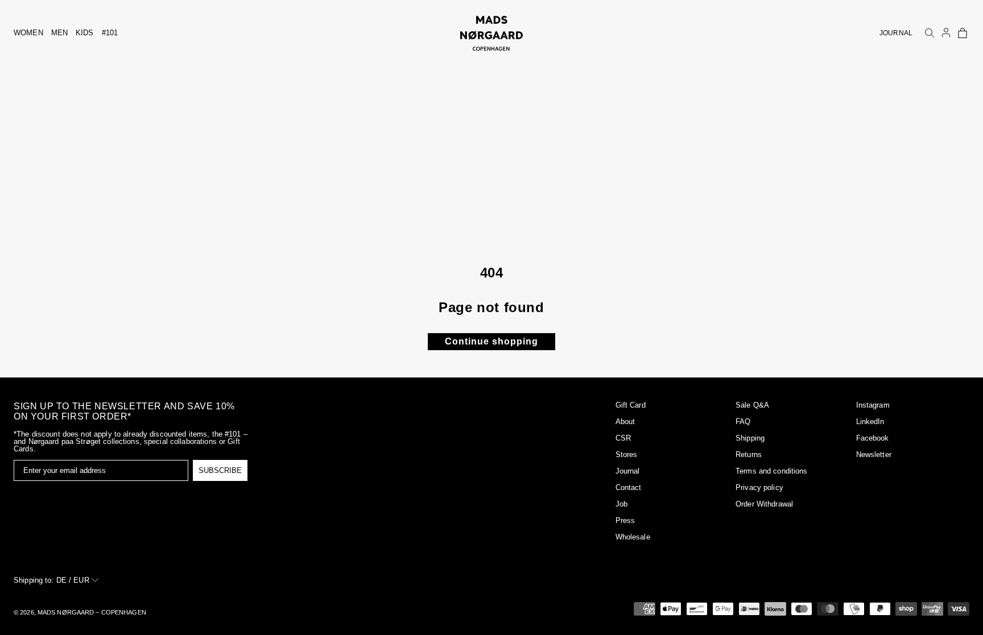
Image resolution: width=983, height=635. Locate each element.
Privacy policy (759, 487)
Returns (749, 454)
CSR (623, 438)
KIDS (85, 32)
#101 (110, 32)
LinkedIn (870, 421)
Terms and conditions (772, 471)
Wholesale (633, 537)
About (625, 421)
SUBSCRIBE (220, 470)
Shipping (750, 438)
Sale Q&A (752, 405)
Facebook (872, 438)
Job (621, 504)
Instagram (873, 405)
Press (625, 520)
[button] (962, 33)
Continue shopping (491, 341)
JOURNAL (895, 33)
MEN (59, 32)
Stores (627, 454)
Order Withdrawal (764, 504)
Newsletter (873, 454)
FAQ (743, 421)
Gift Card (631, 405)
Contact (629, 487)
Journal (628, 471)
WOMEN (28, 32)
